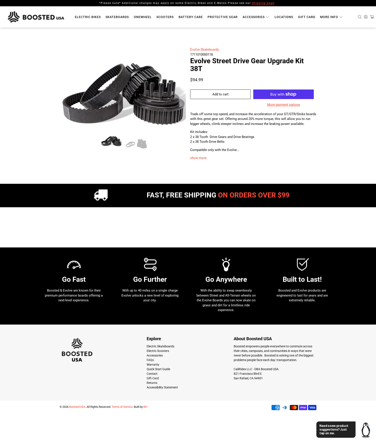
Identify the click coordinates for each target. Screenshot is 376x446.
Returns (152, 413)
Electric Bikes (88, 17)
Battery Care (191, 17)
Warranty (153, 394)
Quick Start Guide (158, 399)
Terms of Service (122, 437)
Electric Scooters (158, 381)
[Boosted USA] (37, 17)
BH (145, 437)
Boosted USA (77, 437)
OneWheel (143, 17)
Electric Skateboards (160, 376)
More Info (329, 17)
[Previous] (66, 110)
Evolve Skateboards (204, 49)
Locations (284, 17)
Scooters (165, 17)
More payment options (283, 105)
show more (198, 158)
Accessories (254, 17)
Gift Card (306, 17)
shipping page (263, 3)
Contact (152, 404)
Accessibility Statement (162, 417)
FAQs (150, 390)
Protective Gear (223, 17)
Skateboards (117, 17)
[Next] (179, 110)
